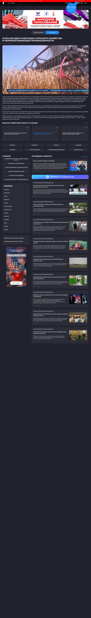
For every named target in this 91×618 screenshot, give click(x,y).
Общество (56, 145)
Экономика (35, 145)
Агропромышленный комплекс (56, 149)
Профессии (12, 149)
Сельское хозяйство (34, 149)
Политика (12, 145)
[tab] (39, 32)
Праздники (78, 145)
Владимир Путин (78, 149)
